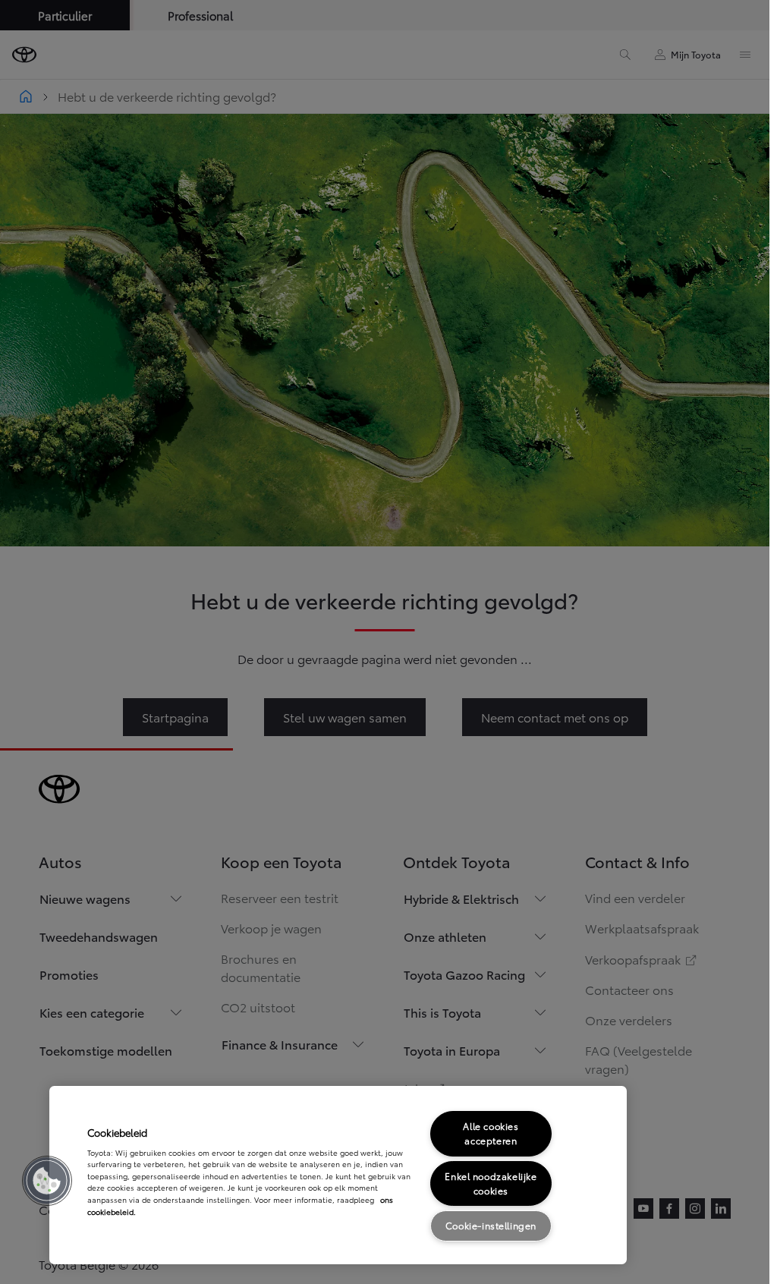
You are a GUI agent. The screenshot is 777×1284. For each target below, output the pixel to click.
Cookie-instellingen (490, 1225)
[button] (47, 1181)
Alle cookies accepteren (490, 1133)
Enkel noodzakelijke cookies (490, 1183)
